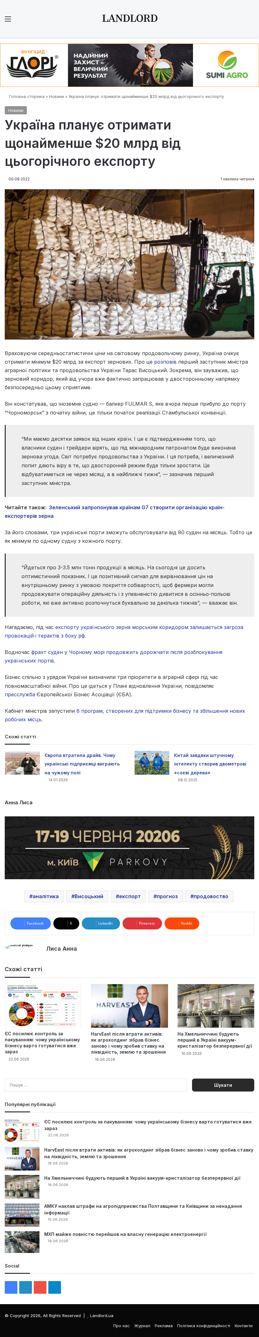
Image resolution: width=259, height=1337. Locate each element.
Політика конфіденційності (203, 1325)
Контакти (244, 1325)
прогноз (167, 896)
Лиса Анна (61, 948)
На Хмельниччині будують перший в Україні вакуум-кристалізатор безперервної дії (215, 1040)
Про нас (121, 1325)
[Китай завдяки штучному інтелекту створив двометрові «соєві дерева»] (152, 763)
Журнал (142, 1325)
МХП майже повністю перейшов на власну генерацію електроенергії (125, 1234)
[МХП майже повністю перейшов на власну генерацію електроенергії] (22, 1242)
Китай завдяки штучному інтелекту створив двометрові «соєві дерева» (210, 764)
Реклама (164, 1325)
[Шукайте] (251, 21)
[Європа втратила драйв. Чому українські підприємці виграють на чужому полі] (22, 763)
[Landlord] (129, 18)
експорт (130, 896)
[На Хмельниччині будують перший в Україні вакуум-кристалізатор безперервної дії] (216, 1005)
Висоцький (89, 896)
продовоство (211, 896)
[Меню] (8, 21)
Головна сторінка (26, 96)
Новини (56, 96)
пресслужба (20, 694)
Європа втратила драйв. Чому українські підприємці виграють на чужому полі (82, 764)
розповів (165, 362)
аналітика (46, 896)
